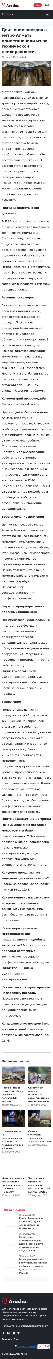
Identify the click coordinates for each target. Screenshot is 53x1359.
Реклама (7, 1339)
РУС (38, 5)
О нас (17, 1339)
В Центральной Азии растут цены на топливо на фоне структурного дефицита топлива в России (33, 1266)
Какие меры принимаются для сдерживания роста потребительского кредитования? (31, 1244)
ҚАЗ (47, 5)
